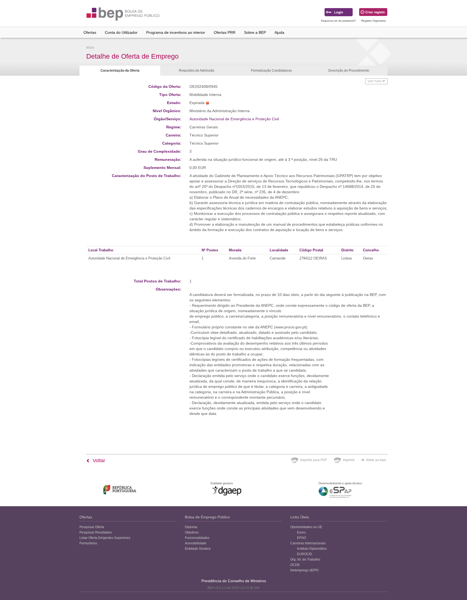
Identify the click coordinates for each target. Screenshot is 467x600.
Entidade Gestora (198, 549)
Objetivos (192, 532)
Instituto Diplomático (312, 549)
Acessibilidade (195, 543)
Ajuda (279, 32)
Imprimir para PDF (313, 460)
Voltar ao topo (376, 460)
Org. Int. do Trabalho (305, 559)
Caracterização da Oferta (120, 70)
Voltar (98, 460)
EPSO (301, 538)
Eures (301, 532)
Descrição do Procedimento (348, 70)
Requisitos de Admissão (196, 70)
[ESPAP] (335, 492)
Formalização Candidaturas (271, 70)
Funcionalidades (197, 538)
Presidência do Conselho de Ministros (233, 581)
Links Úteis (299, 517)
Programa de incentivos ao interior (175, 32)
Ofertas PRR (224, 32)
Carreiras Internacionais (308, 543)
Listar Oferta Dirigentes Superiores (104, 538)
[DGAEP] (227, 490)
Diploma (191, 527)
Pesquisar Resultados (95, 532)
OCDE (295, 565)
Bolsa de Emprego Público (207, 517)
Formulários (88, 543)
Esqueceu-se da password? (338, 20)
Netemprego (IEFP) (304, 570)
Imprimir (349, 460)
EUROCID (304, 554)
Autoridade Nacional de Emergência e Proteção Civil (234, 119)
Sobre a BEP (255, 32)
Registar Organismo (373, 20)
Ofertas (90, 32)
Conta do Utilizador (121, 32)
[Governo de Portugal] (119, 489)
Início (90, 47)
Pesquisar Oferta (91, 527)
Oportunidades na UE (306, 527)
